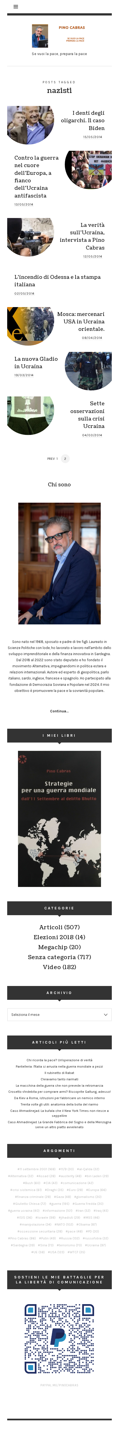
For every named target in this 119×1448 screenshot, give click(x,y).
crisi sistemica (27, 1190)
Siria (47, 1245)
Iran (84, 1210)
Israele (47, 1217)
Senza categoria (52, 957)
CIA (52, 1183)
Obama (88, 1224)
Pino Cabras (23, 1238)
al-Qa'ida (89, 1169)
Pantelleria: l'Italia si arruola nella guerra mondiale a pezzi (59, 1066)
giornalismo (89, 1196)
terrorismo (70, 1245)
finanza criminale (34, 1196)
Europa (97, 1190)
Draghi (55, 1190)
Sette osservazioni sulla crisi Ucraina (87, 415)
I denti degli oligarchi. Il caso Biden (83, 121)
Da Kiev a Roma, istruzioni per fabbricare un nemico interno (59, 1098)
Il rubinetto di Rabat (59, 1073)
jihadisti (70, 1217)
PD (93, 1231)
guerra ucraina (25, 1210)
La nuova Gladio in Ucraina (36, 362)
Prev (51, 459)
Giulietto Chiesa (30, 1203)
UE (39, 1252)
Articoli (51, 927)
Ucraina (96, 1245)
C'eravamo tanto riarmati (59, 1079)
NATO (65, 1224)
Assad (47, 1176)
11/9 (67, 1169)
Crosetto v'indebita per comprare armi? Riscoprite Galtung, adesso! (59, 1092)
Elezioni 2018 (54, 937)
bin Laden (98, 1176)
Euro (76, 1190)
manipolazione (36, 1224)
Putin (48, 1238)
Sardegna (24, 1245)
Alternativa (21, 1176)
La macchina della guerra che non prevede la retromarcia (59, 1086)
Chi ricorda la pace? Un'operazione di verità (59, 1060)
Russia (70, 1238)
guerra (60, 1203)
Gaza (63, 1196)
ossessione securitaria (41, 1231)
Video (52, 967)
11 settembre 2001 (38, 1169)
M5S (93, 1217)
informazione (59, 1210)
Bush (32, 1183)
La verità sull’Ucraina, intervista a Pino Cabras (82, 236)
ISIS (25, 1217)
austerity (71, 1176)
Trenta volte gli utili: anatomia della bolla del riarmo (59, 1104)
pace (75, 1231)
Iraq (102, 1210)
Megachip (53, 947)
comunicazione (78, 1183)
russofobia (96, 1238)
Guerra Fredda (89, 1203)
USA (57, 1252)
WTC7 (77, 1252)
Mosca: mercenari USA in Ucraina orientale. (81, 322)
